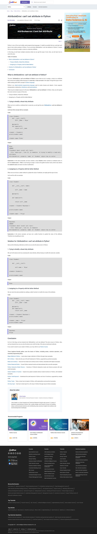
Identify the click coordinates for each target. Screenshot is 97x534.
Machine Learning (29, 509)
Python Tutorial (63, 452)
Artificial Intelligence (70, 509)
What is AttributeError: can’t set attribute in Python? (21, 59)
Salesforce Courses (20, 486)
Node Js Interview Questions (82, 472)
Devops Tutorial (63, 456)
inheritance (24, 87)
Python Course (44, 347)
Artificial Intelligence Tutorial (44, 502)
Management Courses (48, 493)
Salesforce (62, 509)
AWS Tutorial (63, 454)
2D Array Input (11, 384)
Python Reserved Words (14, 364)
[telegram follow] (20, 454)
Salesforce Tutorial (64, 465)
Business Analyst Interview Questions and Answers (19, 519)
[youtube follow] (16, 454)
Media (9, 529)
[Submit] (32, 2)
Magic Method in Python (14, 356)
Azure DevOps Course (49, 475)
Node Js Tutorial (63, 461)
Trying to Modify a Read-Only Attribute (19, 62)
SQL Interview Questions (81, 467)
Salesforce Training (48, 456)
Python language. (30, 82)
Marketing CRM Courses (68, 488)
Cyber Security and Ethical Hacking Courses (17, 488)
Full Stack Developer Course (35, 474)
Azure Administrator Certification (48, 466)
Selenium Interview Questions (14, 517)
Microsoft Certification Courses (15, 495)
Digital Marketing (46, 509)
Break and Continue (12, 361)
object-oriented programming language (25, 85)
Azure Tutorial (63, 467)
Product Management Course (35, 477)
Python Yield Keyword (13, 376)
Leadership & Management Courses (33, 493)
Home (8, 11)
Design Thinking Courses (71, 493)
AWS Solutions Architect (49, 452)
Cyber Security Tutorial (65, 463)
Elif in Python (11, 359)
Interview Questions (42, 6)
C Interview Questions (37, 519)
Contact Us (15, 529)
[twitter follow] (11, 454)
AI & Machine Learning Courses (46, 486)
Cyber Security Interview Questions (62, 517)
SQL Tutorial (33, 502)
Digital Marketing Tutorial (57, 502)
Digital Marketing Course (49, 471)
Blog (12, 11)
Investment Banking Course (35, 467)
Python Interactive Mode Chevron (16, 367)
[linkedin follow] (13, 454)
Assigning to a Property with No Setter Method (21, 64)
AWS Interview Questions (81, 454)
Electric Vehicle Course (49, 473)
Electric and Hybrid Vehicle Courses (15, 493)
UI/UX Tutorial (80, 502)
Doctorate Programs (28, 490)
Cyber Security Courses (34, 463)
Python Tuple (11, 381)
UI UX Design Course (48, 454)
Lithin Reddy (12, 20)
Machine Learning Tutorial (13, 502)
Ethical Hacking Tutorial (65, 470)
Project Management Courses (61, 486)
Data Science (11, 486)
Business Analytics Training (35, 465)
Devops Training (32, 458)
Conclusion (11, 69)
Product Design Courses (67, 490)
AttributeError (47, 105)
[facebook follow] (9, 454)
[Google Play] (13, 460)
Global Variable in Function (14, 371)
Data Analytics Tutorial (70, 502)
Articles (29, 6)
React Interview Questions (81, 470)
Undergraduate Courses (40, 490)
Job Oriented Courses (47, 488)
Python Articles (17, 11)
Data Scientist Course (33, 452)
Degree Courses (57, 488)
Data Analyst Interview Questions (51, 519)
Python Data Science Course (66, 477)
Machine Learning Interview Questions (44, 517)
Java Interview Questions (81, 465)
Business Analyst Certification (35, 461)
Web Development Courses (50, 478)
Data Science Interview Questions (80, 457)
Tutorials (35, 6)
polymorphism (33, 87)
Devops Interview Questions (82, 460)
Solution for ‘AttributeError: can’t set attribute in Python (22, 67)
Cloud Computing (12, 509)
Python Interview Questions (82, 452)
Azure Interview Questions (28, 517)
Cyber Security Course (49, 469)
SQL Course (31, 470)
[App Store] (13, 463)
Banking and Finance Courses (53, 490)
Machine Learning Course (34, 454)
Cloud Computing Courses (65, 474)
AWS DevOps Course (33, 472)
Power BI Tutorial (25, 502)
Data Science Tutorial (64, 472)
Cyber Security (54, 509)
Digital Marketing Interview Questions (81, 475)
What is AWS (37, 509)
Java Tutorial (63, 458)
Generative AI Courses (59, 493)
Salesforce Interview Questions (80, 463)
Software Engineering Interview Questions (69, 519)
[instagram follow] (18, 454)
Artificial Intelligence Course (50, 461)
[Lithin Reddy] (14, 396)
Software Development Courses (15, 490)
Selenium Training (48, 458)
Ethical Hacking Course (49, 463)
